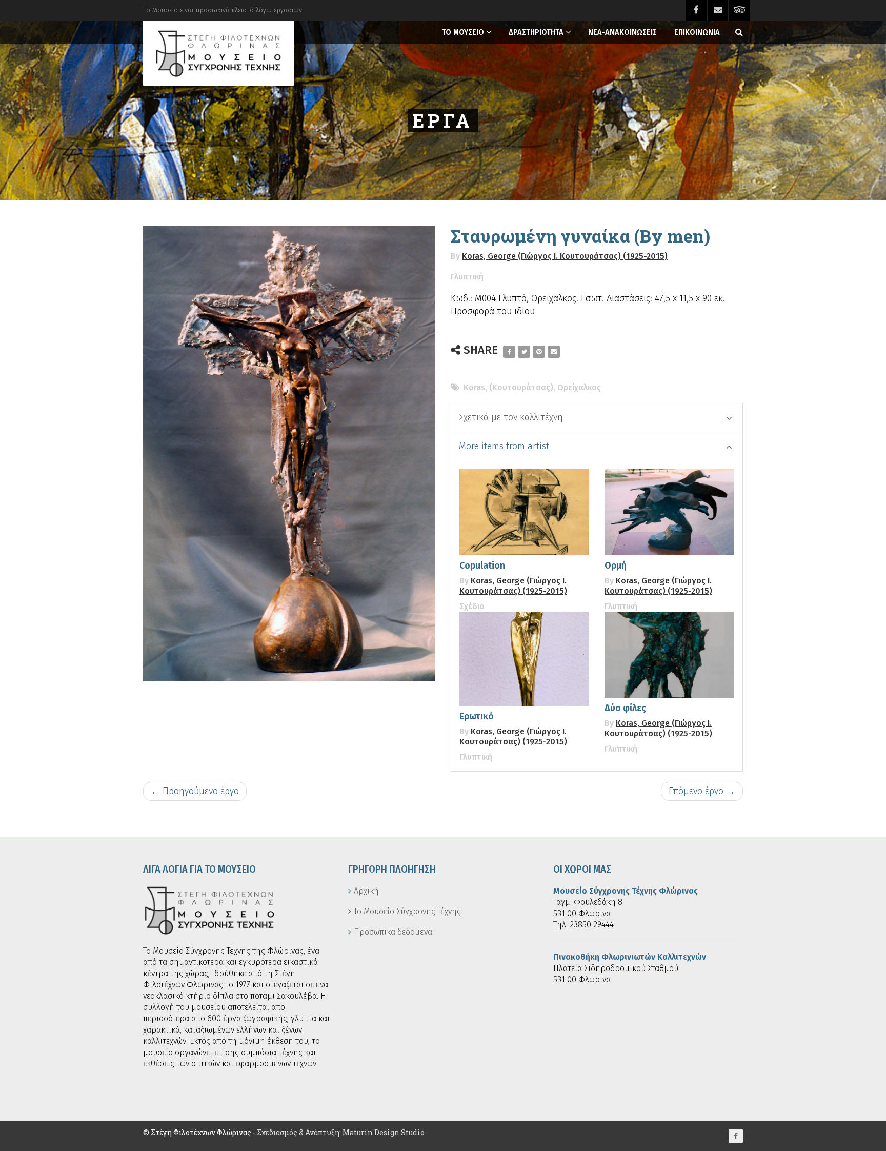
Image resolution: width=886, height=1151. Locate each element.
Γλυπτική (467, 276)
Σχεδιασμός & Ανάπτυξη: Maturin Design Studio (341, 1132)
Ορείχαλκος (579, 387)
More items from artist (504, 446)
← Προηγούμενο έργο (195, 791)
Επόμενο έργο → (702, 791)
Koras (474, 387)
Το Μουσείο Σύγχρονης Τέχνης (407, 911)
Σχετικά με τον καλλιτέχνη (511, 417)
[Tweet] (524, 352)
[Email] (554, 352)
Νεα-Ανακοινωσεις (622, 32)
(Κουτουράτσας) (521, 387)
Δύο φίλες (625, 708)
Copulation (482, 565)
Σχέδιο (472, 606)
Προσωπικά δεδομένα (393, 932)
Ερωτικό (476, 716)
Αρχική (366, 891)
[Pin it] (539, 352)
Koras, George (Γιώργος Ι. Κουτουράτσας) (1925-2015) (565, 256)
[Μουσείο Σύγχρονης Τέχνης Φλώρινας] (218, 53)
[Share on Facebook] (509, 352)
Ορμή (616, 565)
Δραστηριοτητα (536, 32)
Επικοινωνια (697, 32)
